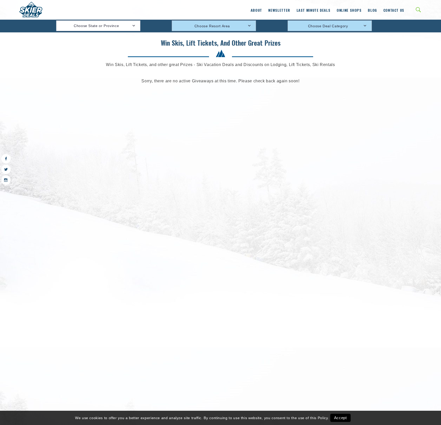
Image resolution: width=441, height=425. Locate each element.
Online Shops (349, 10)
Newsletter (279, 10)
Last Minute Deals (313, 10)
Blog (372, 10)
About (256, 10)
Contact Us (393, 10)
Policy (323, 418)
